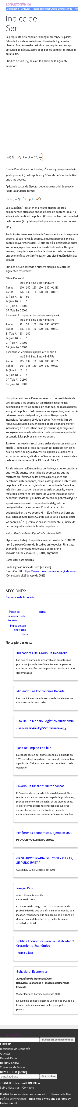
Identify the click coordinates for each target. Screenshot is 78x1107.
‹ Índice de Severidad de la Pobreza (16, 616)
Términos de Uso (60, 1094)
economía (16, 255)
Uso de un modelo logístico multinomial (45, 721)
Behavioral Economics (32, 971)
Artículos (25, 8)
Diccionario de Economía (20, 597)
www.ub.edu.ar (14, 553)
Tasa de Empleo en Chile (33, 748)
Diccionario (13, 8)
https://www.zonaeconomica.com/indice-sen (50, 571)
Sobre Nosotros (10, 1087)
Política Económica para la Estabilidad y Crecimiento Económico (45, 943)
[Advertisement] (39, 110)
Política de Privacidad (13, 1098)
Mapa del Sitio (8, 1058)
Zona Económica (18, 4)
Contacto (28, 1087)
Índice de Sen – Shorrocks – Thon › (19, 630)
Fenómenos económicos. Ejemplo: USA (44, 832)
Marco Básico (26, 952)
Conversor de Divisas (12, 1067)
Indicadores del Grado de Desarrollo (52, 8)
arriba (42, 612)
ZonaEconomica (11, 1035)
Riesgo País (24, 888)
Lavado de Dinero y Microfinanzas (40, 786)
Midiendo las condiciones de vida (40, 691)
